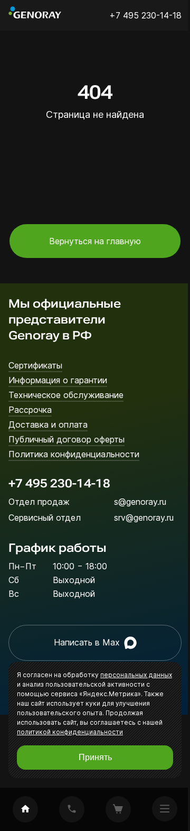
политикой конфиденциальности (70, 732)
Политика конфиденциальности (73, 454)
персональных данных (136, 675)
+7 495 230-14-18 (59, 483)
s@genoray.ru (140, 501)
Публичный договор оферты (66, 439)
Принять (95, 757)
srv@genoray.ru (144, 517)
